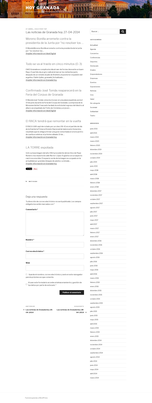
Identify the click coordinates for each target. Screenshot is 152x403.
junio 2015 (94, 315)
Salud (92, 99)
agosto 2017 (94, 208)
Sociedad (93, 107)
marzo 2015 (94, 328)
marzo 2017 (94, 228)
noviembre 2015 (96, 295)
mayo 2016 (94, 270)
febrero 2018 (95, 183)
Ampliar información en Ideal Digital (41, 53)
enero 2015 (94, 336)
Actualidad (94, 45)
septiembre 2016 (96, 253)
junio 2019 (94, 166)
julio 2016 (93, 261)
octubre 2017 (95, 199)
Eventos (93, 82)
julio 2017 (93, 212)
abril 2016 (93, 274)
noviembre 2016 (96, 245)
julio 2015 (93, 311)
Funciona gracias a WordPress (36, 398)
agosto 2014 (95, 357)
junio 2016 (94, 266)
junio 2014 (94, 365)
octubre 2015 (95, 299)
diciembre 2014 (95, 340)
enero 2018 (94, 187)
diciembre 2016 (95, 241)
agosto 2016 (95, 257)
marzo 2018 (94, 178)
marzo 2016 (94, 278)
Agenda (93, 49)
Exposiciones (95, 87)
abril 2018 (93, 174)
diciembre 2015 (95, 290)
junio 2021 (93, 129)
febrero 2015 (95, 332)
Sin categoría (95, 103)
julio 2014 (93, 361)
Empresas (94, 78)
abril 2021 (93, 133)
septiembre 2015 (96, 303)
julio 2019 (93, 162)
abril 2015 (93, 324)
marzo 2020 (94, 141)
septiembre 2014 (96, 353)
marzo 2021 (94, 137)
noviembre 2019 (96, 154)
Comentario (32, 209)
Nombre (30, 240)
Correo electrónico (35, 251)
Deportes (93, 62)
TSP (45, 29)
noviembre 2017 (96, 195)
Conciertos (94, 53)
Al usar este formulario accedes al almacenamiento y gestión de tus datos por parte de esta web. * (55, 283)
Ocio (92, 95)
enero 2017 (94, 237)
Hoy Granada (43, 7)
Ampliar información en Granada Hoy (41, 80)
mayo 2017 (94, 220)
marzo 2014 (94, 378)
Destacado (94, 66)
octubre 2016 (95, 249)
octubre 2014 (95, 349)
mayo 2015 (94, 320)
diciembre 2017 (95, 191)
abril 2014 (93, 373)
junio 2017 (93, 216)
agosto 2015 (95, 307)
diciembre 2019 (95, 149)
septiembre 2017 (96, 203)
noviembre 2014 (96, 345)
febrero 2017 (95, 232)
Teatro (92, 116)
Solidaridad (94, 111)
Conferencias (95, 57)
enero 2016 (94, 286)
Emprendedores (96, 74)
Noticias (33, 181)
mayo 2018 (94, 170)
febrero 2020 (95, 145)
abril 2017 (93, 224)
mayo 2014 (94, 369)
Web (28, 263)
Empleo (93, 70)
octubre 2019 (95, 158)
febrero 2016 (95, 282)
